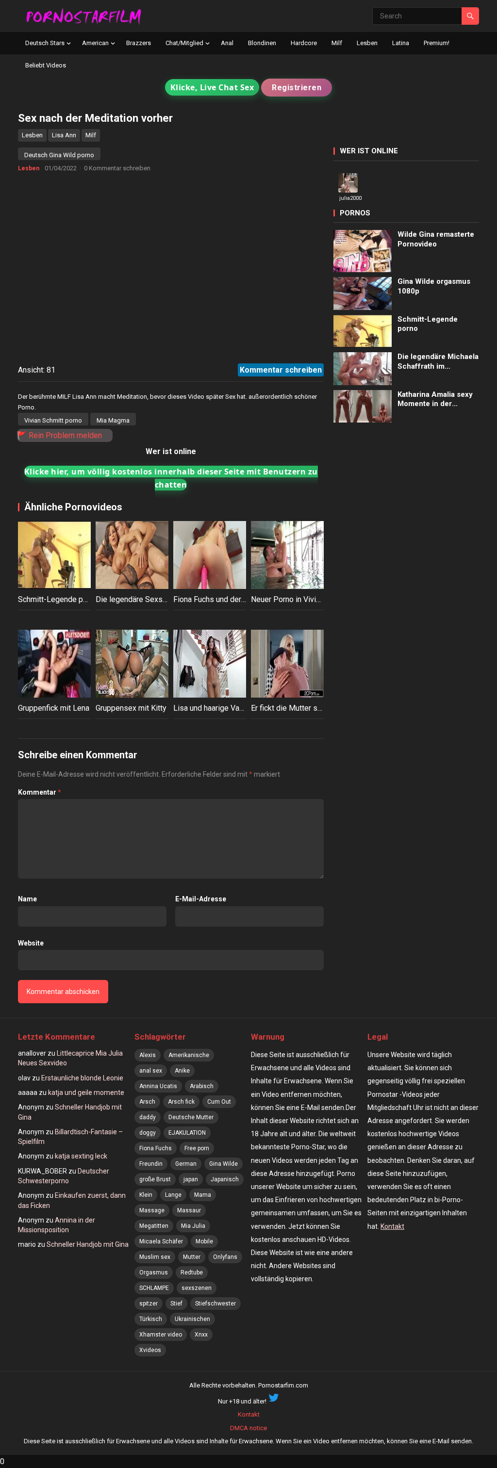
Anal (227, 43)
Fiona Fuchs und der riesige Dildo (230, 599)
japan (190, 1179)
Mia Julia (193, 1226)
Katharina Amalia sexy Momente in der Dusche (435, 399)
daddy (147, 1117)
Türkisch (150, 1319)
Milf (336, 43)
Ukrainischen (192, 1319)
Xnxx (201, 1334)
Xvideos (150, 1350)
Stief (176, 1303)
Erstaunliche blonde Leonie (82, 1078)
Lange (173, 1194)
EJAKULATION (187, 1132)
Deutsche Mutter (191, 1117)
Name (27, 899)
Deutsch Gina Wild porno (59, 155)
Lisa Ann (64, 135)
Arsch (147, 1101)
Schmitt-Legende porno (58, 599)
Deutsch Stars (45, 43)
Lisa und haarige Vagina (213, 708)
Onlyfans (225, 1257)
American (95, 43)
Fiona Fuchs (155, 1148)
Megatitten (153, 1226)
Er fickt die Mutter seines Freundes (310, 708)
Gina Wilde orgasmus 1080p (434, 286)
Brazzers (138, 43)
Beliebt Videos (45, 65)
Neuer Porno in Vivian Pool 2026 (306, 599)
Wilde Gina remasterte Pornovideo (436, 239)
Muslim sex (154, 1257)
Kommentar (39, 792)
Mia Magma (113, 420)
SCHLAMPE (154, 1288)
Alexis (147, 1055)
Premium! (436, 43)
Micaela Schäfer (161, 1241)
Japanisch (225, 1179)
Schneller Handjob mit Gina (88, 1244)
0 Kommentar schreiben (117, 168)
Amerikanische (188, 1055)
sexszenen (197, 1288)
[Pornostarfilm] (88, 15)
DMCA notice (248, 1428)
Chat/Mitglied (184, 43)
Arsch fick (181, 1101)
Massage (152, 1210)
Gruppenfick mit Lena (53, 708)
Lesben (367, 43)
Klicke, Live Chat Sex (212, 87)
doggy (147, 1132)
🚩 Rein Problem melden (59, 435)
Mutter (191, 1257)
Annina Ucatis (158, 1086)
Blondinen (262, 43)
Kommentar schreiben (281, 370)
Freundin (151, 1163)
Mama (202, 1194)
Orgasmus (153, 1272)
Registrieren (296, 87)
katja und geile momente (86, 1092)
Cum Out (219, 1101)
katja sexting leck (81, 1156)
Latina (400, 43)
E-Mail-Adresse (200, 899)
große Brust (155, 1179)
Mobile (204, 1241)
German (186, 1163)
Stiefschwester (215, 1303)
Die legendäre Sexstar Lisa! (143, 599)
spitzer (148, 1303)
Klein (145, 1194)
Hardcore (304, 43)
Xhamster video (160, 1334)
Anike (182, 1070)
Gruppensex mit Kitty (131, 708)
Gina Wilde (223, 1163)
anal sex (150, 1070)
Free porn (196, 1148)
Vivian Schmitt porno (53, 420)
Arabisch (202, 1086)
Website (31, 943)
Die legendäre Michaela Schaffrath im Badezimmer (438, 361)
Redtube (192, 1272)
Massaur (189, 1210)
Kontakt (392, 1226)
